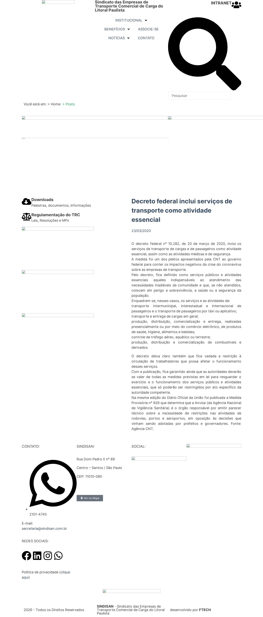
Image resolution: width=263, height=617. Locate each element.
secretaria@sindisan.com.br (44, 528)
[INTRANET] (236, 5)
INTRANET (221, 3)
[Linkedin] (37, 555)
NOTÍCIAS (116, 38)
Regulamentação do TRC (55, 214)
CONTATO (146, 38)
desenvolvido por (190, 610)
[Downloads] (26, 201)
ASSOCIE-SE (148, 29)
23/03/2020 (141, 231)
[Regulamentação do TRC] (26, 216)
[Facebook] (26, 555)
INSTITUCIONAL (128, 20)
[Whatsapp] (58, 555)
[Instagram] (48, 555)
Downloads (42, 199)
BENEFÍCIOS (114, 29)
